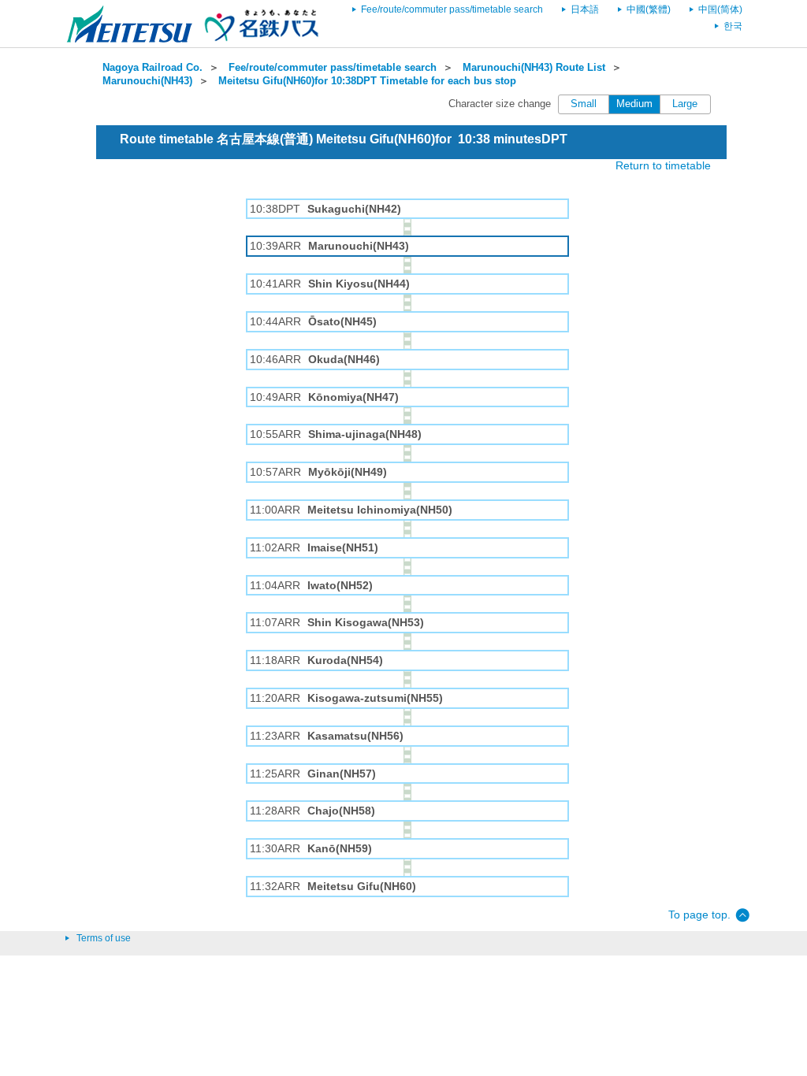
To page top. (699, 914)
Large (684, 103)
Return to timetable (663, 165)
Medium (634, 103)
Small (584, 103)
